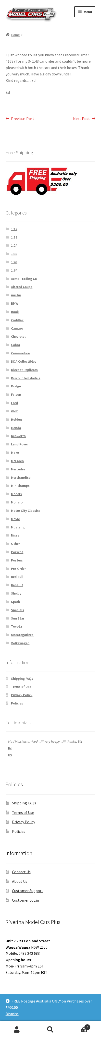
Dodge (16, 386)
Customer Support (27, 890)
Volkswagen (20, 643)
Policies (17, 703)
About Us (19, 881)
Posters (17, 560)
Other (15, 543)
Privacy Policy (21, 695)
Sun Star (17, 618)
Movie (15, 519)
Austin (16, 295)
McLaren (17, 461)
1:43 (14, 262)
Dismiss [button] (12, 1013)
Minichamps (20, 485)
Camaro (17, 328)
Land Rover (19, 444)
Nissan (16, 535)
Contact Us (21, 871)
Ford (14, 403)
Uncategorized (22, 634)
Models (16, 494)
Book (15, 312)
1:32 (14, 253)
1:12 (14, 229)
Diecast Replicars (24, 370)
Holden (16, 419)
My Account (17, 1029)
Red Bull (17, 576)
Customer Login (25, 900)
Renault (17, 585)
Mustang (18, 527)
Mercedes (18, 469)
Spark (15, 601)
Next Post (81, 119)
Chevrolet (18, 336)
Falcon (16, 394)
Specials (17, 610)
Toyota (16, 626)
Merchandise (20, 477)
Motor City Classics (25, 510)
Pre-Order (18, 568)
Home (15, 35)
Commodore (20, 353)
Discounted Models (25, 378)
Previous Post (22, 119)
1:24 (14, 245)
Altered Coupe (21, 287)
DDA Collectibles (23, 361)
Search (50, 1029)
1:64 (14, 270)
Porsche (17, 552)
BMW (14, 303)
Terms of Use (21, 686)
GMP (14, 411)
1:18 (14, 237)
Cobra (15, 345)
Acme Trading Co (24, 278)
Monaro (17, 502)
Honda (16, 428)
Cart (77, 1025)
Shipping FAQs (22, 678)
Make (15, 452)
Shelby (16, 593)
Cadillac (17, 320)
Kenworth (18, 436)
